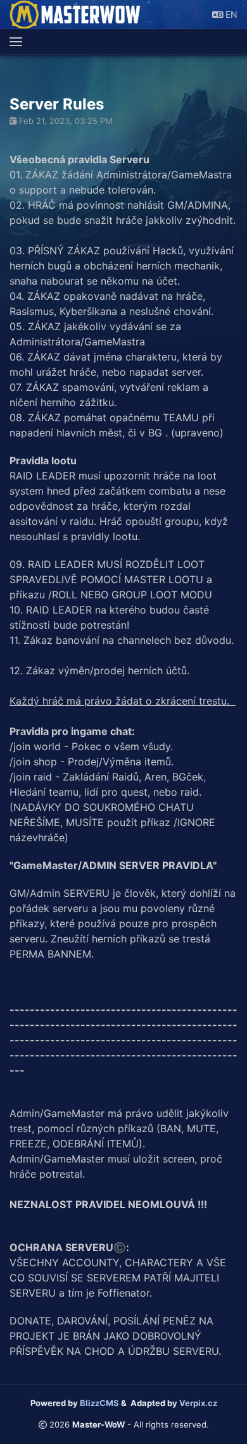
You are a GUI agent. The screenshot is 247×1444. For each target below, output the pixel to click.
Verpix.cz (198, 1403)
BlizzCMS (99, 1403)
